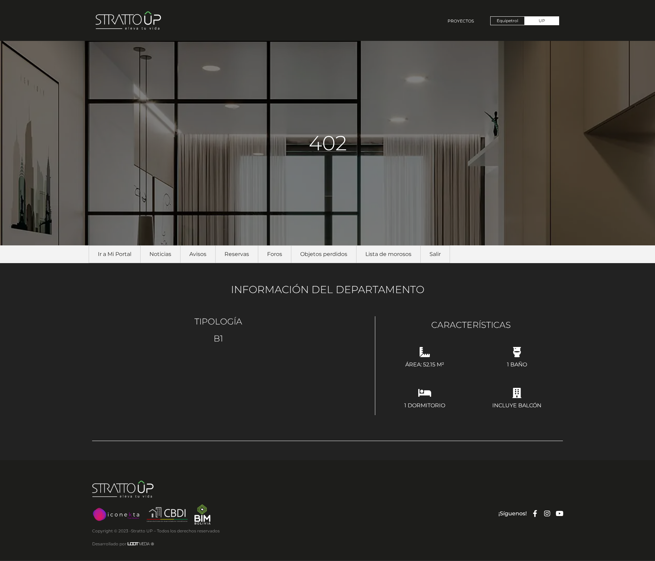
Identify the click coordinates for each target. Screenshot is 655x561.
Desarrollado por (123, 543)
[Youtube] (559, 513)
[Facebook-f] (535, 513)
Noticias (160, 254)
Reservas (236, 254)
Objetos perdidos (323, 254)
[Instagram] (547, 513)
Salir (435, 254)
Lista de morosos (388, 254)
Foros (274, 254)
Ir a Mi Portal (114, 254)
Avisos (197, 254)
